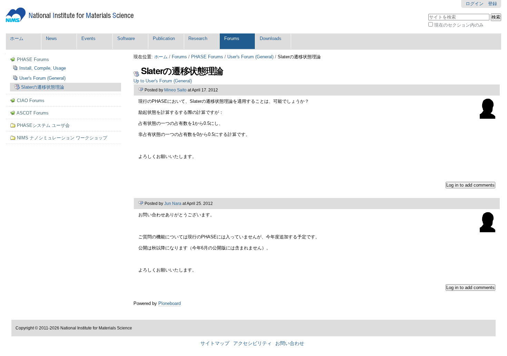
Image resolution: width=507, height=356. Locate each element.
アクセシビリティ (252, 343)
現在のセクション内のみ (459, 25)
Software (126, 38)
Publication (164, 38)
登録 (492, 3)
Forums (231, 38)
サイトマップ (214, 343)
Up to (162, 80)
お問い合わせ (289, 343)
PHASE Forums (207, 56)
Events (88, 38)
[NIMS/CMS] (69, 15)
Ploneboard (169, 303)
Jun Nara (172, 203)
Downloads (270, 38)
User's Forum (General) (250, 56)
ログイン (475, 3)
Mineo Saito (175, 90)
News (51, 38)
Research (197, 38)
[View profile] (487, 116)
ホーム (16, 38)
